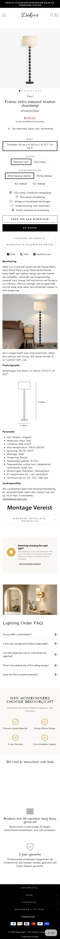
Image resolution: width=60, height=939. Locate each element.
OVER (29, 895)
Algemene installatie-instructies (30, 519)
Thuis (29, 96)
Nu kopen (30, 228)
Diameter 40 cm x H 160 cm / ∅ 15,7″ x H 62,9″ (30, 146)
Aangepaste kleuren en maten (30, 244)
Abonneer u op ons (29, 909)
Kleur (30, 156)
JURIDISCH (29, 902)
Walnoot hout (21, 161)
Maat (30, 139)
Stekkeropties (30, 170)
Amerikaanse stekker (19, 175)
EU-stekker (39, 183)
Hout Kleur (40, 161)
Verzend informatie (30, 238)
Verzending (38, 121)
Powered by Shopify (30, 936)
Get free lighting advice (30, 563)
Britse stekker (45, 175)
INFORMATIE (29, 888)
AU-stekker (20, 183)
